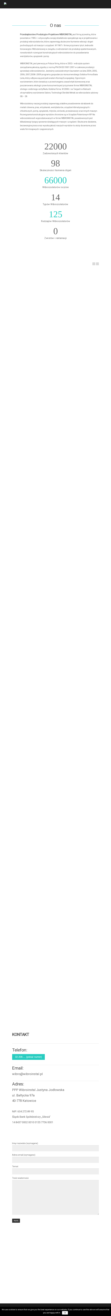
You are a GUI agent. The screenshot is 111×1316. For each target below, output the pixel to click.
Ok (65, 1313)
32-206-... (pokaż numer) (28, 1057)
